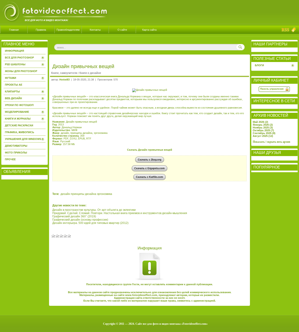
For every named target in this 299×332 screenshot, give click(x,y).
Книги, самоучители (64, 73)
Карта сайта (149, 29)
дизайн (65, 194)
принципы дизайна (83, 194)
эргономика (104, 194)
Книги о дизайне (90, 73)
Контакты (95, 29)
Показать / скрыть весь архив (271, 141)
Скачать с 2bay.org (149, 159)
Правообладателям (68, 29)
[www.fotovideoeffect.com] (54, 22)
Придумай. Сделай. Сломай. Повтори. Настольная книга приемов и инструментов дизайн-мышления (119, 213)
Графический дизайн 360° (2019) (74, 216)
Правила (41, 29)
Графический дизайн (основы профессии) (80, 219)
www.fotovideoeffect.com (141, 295)
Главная (14, 29)
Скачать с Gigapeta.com (149, 168)
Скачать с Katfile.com (149, 176)
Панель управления (272, 89)
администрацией (204, 300)
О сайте (122, 29)
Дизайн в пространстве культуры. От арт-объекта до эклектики (94, 210)
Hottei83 (64, 79)
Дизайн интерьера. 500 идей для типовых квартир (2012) (90, 223)
